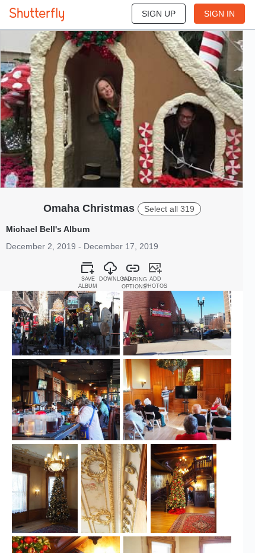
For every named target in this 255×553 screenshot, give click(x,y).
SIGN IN (219, 13)
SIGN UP (159, 13)
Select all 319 (169, 209)
